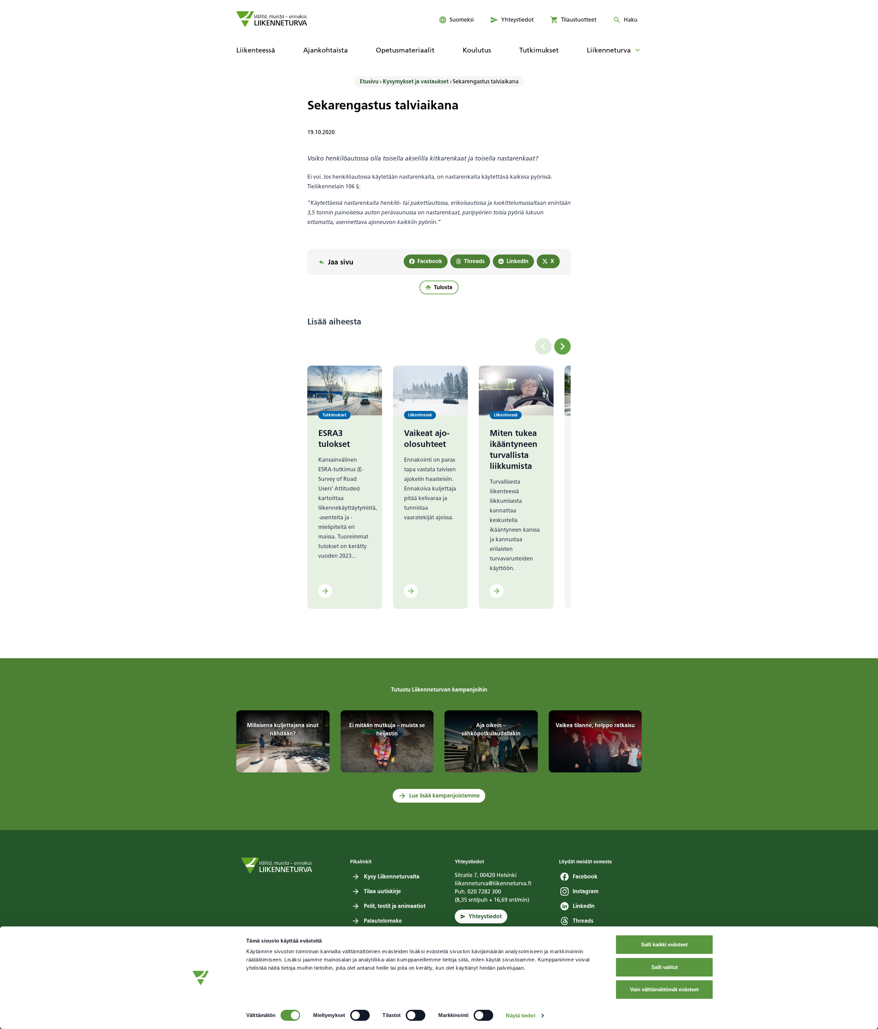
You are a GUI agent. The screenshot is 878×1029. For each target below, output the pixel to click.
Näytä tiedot (520, 1015)
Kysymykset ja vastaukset (416, 81)
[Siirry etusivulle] (271, 19)
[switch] (360, 1015)
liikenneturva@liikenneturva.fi (493, 883)
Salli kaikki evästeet (664, 944)
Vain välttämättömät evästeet (664, 989)
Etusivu (369, 81)
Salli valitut (664, 967)
